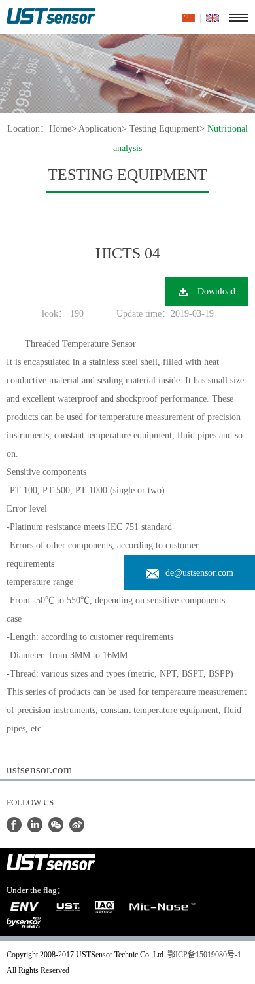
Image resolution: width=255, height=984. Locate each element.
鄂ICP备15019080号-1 (204, 954)
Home (60, 128)
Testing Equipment (164, 128)
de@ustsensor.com (199, 573)
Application (100, 128)
